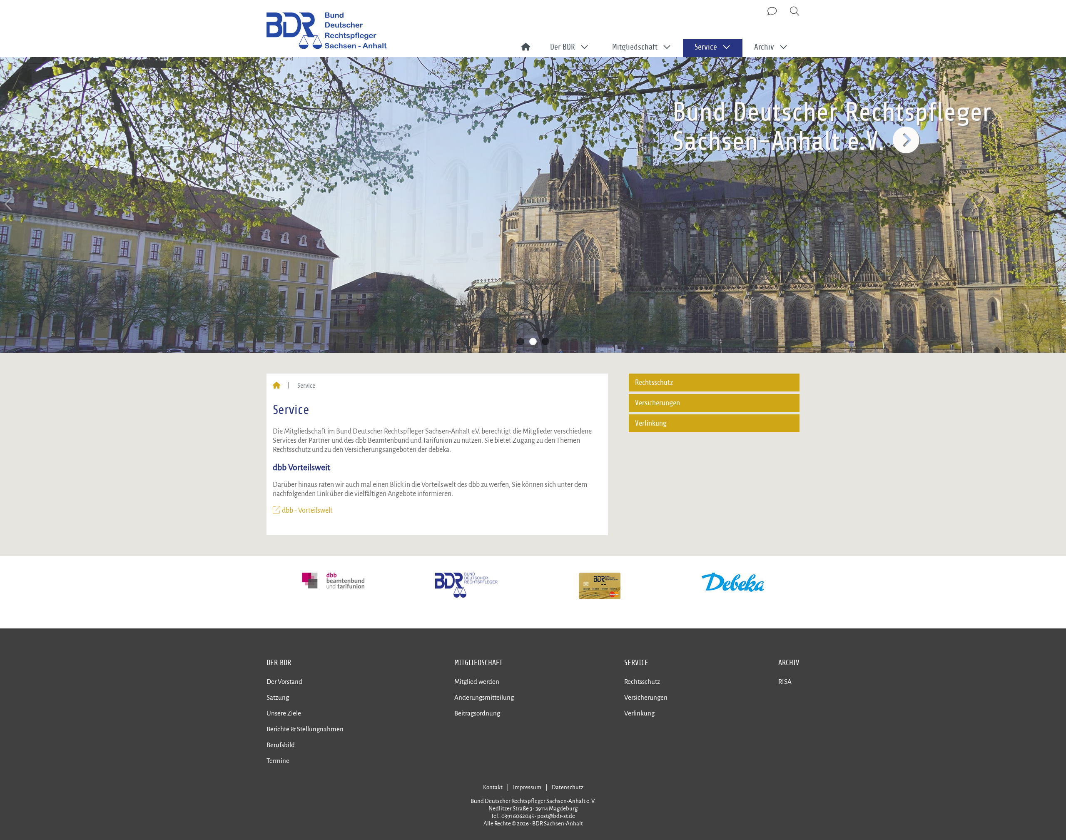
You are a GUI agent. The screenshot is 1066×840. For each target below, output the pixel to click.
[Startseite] (276, 385)
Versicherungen (657, 403)
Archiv (789, 662)
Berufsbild (280, 744)
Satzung (277, 697)
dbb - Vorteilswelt (308, 510)
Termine (277, 760)
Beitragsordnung (477, 713)
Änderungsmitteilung (484, 697)
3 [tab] (545, 341)
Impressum (527, 787)
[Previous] (9, 204)
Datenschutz (567, 787)
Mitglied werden (476, 681)
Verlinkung (651, 423)
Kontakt (493, 787)
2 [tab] (533, 341)
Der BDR (278, 662)
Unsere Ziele (283, 713)
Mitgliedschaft (478, 662)
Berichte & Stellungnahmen (305, 729)
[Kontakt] (772, 11)
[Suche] (795, 11)
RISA (785, 681)
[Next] (1057, 204)
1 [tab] (520, 341)
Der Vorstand (284, 681)
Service (636, 662)
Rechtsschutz (654, 382)
